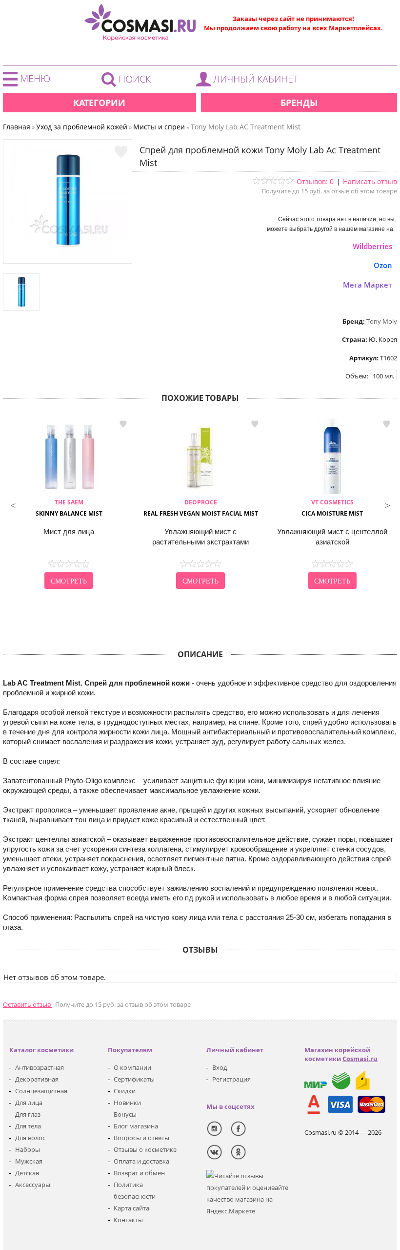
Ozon (383, 265)
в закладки (123, 424)
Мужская (28, 1161)
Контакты (128, 1219)
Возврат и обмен (139, 1172)
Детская (27, 1172)
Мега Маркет (367, 285)
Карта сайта (131, 1208)
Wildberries (372, 246)
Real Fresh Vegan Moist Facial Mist (200, 508)
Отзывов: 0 (315, 181)
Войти (249, 81)
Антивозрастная (39, 1067)
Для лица (28, 1102)
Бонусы (125, 1114)
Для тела (28, 1126)
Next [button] (387, 504)
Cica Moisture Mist (332, 508)
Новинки (127, 1102)
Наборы (27, 1149)
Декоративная (37, 1079)
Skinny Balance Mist (69, 508)
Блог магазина (136, 1126)
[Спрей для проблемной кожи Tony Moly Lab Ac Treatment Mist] (68, 253)
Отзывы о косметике (145, 1149)
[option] (69, 504)
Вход (219, 1067)
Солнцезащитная (41, 1090)
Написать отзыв (370, 181)
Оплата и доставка (141, 1161)
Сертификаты (134, 1079)
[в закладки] (121, 152)
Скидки (125, 1090)
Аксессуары (32, 1184)
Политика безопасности (135, 1190)
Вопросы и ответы (141, 1137)
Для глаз (27, 1114)
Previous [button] (12, 504)
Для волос (30, 1137)
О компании (132, 1067)
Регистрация (231, 1079)
